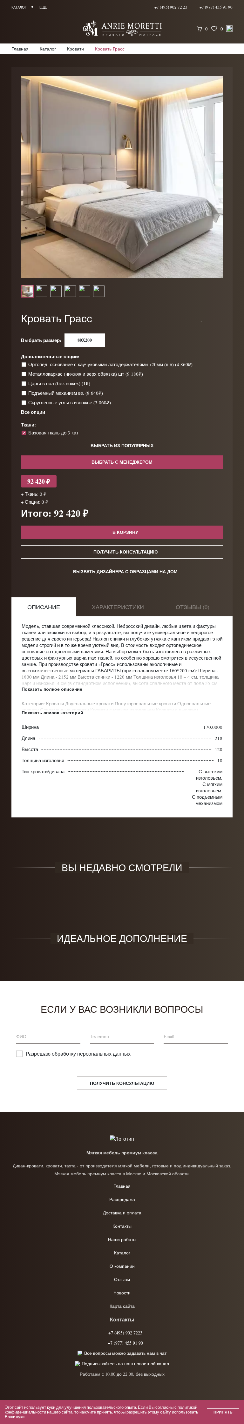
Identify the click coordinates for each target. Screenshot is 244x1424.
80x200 (85, 340)
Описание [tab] (43, 607)
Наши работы (122, 1239)
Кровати (55, 703)
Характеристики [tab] (118, 607)
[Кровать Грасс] (122, 177)
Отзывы (122, 1279)
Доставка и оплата (122, 1213)
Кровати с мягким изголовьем (123, 710)
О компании (122, 1266)
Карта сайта (122, 1306)
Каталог (122, 1253)
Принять (223, 1412)
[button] (201, 318)
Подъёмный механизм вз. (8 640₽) (66, 393)
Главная (122, 1186)
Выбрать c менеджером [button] (122, 462)
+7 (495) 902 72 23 (170, 7)
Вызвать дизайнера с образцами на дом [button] (125, 571)
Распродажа (122, 1199)
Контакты (122, 1226)
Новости (122, 1293)
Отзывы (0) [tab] (192, 607)
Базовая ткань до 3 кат (53, 432)
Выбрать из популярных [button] (122, 445)
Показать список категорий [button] (52, 712)
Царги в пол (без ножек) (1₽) (60, 383)
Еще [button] (43, 7)
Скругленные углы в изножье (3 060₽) (70, 402)
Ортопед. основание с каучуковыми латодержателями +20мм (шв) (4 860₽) (111, 364)
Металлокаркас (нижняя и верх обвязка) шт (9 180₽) (86, 374)
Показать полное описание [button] (52, 689)
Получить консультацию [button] (125, 551)
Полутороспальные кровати (146, 703)
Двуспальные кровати (90, 703)
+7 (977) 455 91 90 (216, 7)
